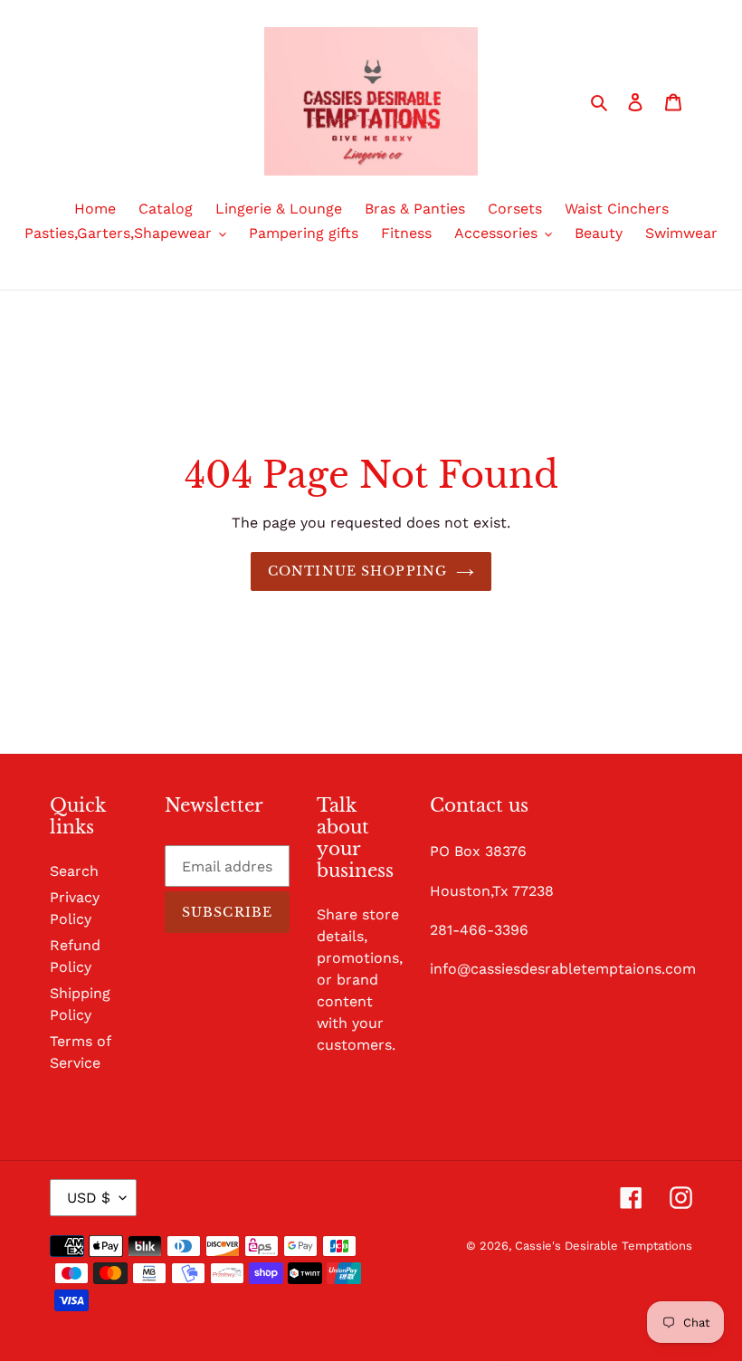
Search (74, 871)
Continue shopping (357, 571)
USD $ (88, 1197)
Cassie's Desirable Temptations (603, 1245)
